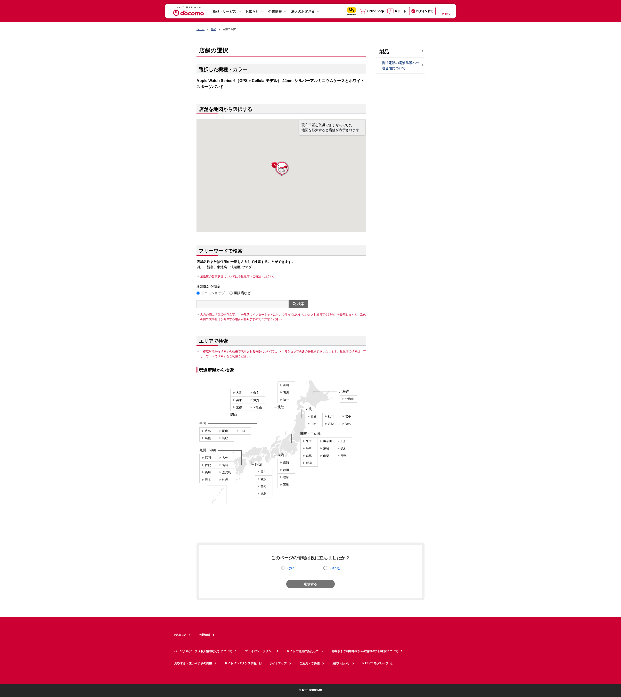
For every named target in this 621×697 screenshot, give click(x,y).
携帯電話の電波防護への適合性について (400, 65)
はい (290, 568)
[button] (281, 169)
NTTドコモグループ (375, 663)
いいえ (335, 568)
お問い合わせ (341, 663)
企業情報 (275, 11)
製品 (213, 29)
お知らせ (252, 11)
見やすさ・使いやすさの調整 (193, 663)
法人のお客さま (303, 11)
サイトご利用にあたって (303, 651)
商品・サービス (224, 11)
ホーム (200, 29)
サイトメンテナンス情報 (241, 663)
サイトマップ (278, 663)
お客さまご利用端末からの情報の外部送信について (364, 651)
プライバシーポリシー (259, 651)
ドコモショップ (213, 293)
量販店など (242, 293)
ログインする (424, 11)
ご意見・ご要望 (309, 663)
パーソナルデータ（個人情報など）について (203, 651)
